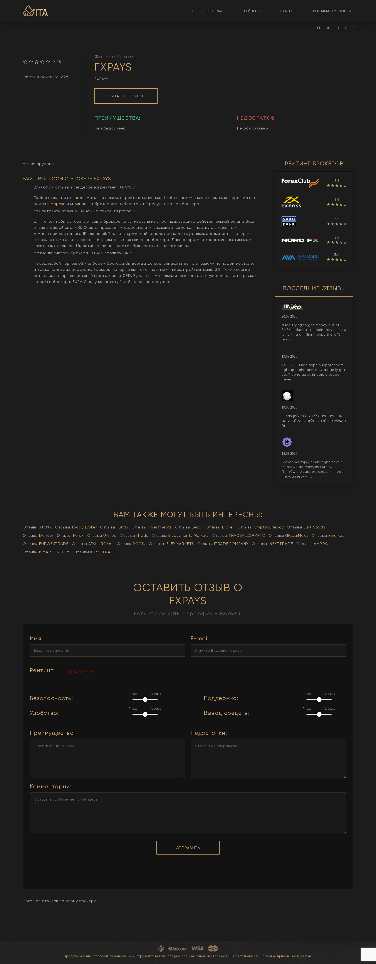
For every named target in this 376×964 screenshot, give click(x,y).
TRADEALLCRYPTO (238, 535)
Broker (220, 527)
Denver (38, 535)
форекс (57, 203)
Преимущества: (53, 733)
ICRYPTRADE (95, 552)
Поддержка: (221, 698)
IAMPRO (312, 543)
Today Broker (76, 527)
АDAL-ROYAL (92, 543)
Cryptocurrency (260, 527)
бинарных (83, 203)
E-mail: (201, 638)
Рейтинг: (42, 670)
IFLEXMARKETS (171, 543)
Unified (102, 535)
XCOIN (131, 543)
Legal (188, 527)
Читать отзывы (126, 96)
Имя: (36, 638)
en (319, 28)
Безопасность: (51, 698)
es (354, 28)
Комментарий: (51, 786)
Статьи (287, 11)
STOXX (37, 527)
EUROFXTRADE (46, 543)
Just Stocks (306, 527)
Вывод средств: (227, 713)
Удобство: (44, 713)
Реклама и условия (332, 11)
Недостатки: (209, 733)
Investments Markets (180, 535)
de (346, 28)
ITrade (134, 535)
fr (337, 28)
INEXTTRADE (272, 543)
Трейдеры (251, 11)
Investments (151, 527)
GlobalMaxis (289, 535)
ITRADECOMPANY (222, 543)
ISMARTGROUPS (46, 552)
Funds (114, 527)
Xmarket (328, 535)
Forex (70, 535)
